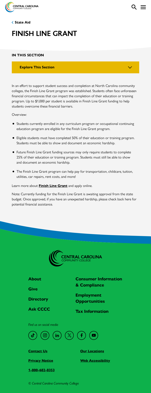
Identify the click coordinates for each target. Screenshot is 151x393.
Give (33, 289)
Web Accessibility (95, 360)
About (34, 279)
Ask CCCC (39, 309)
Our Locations (92, 351)
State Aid (22, 22)
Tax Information (92, 311)
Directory (38, 299)
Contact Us (37, 351)
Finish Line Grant (53, 186)
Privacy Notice (40, 360)
